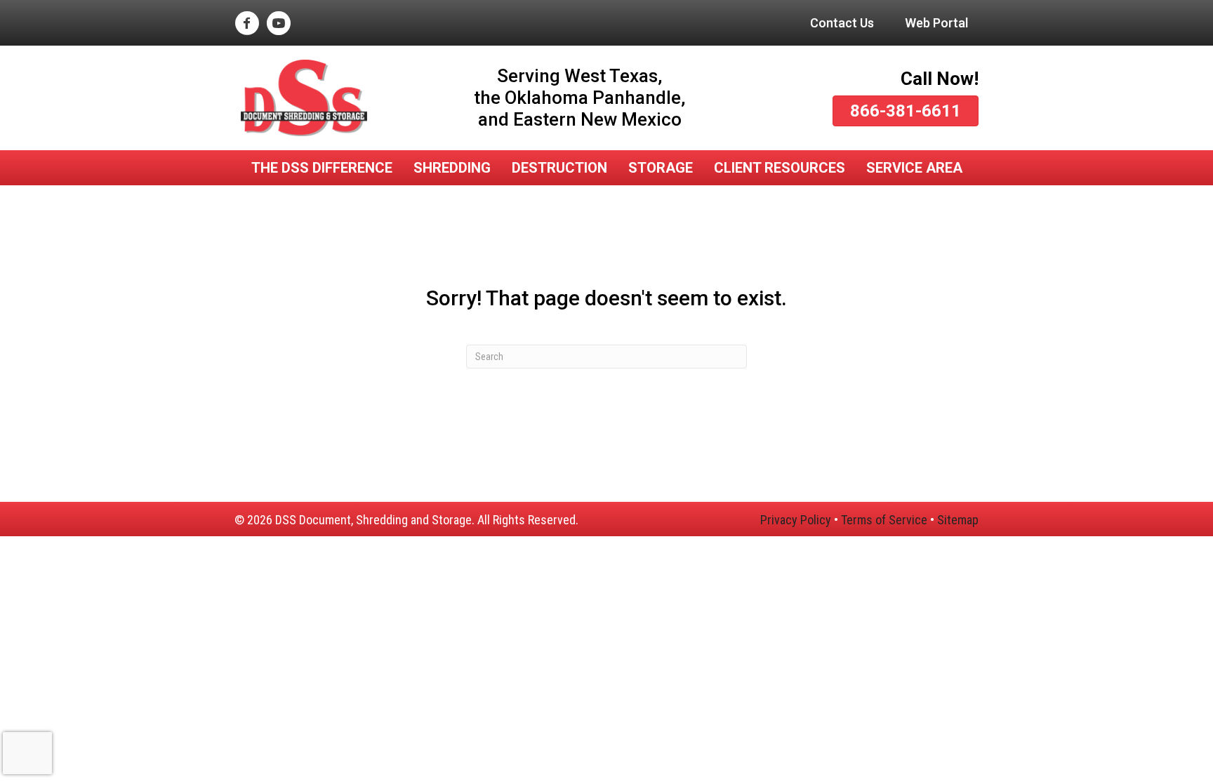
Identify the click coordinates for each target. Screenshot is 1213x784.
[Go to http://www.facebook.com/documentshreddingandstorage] (246, 25)
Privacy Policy (795, 519)
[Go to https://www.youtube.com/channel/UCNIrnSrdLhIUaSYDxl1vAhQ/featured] (278, 25)
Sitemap (958, 519)
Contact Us (842, 22)
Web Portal (936, 22)
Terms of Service (884, 519)
